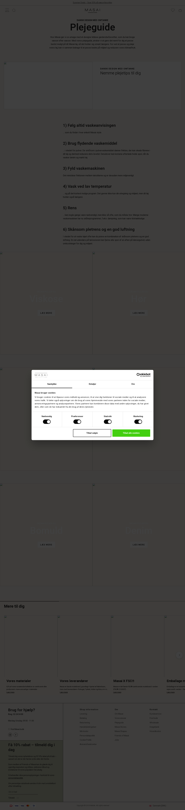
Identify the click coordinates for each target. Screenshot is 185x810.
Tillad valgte (92, 433)
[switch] (77, 422)
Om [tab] (133, 384)
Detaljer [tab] (92, 384)
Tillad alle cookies (131, 433)
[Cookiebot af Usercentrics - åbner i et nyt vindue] (138, 375)
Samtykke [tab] (52, 384)
